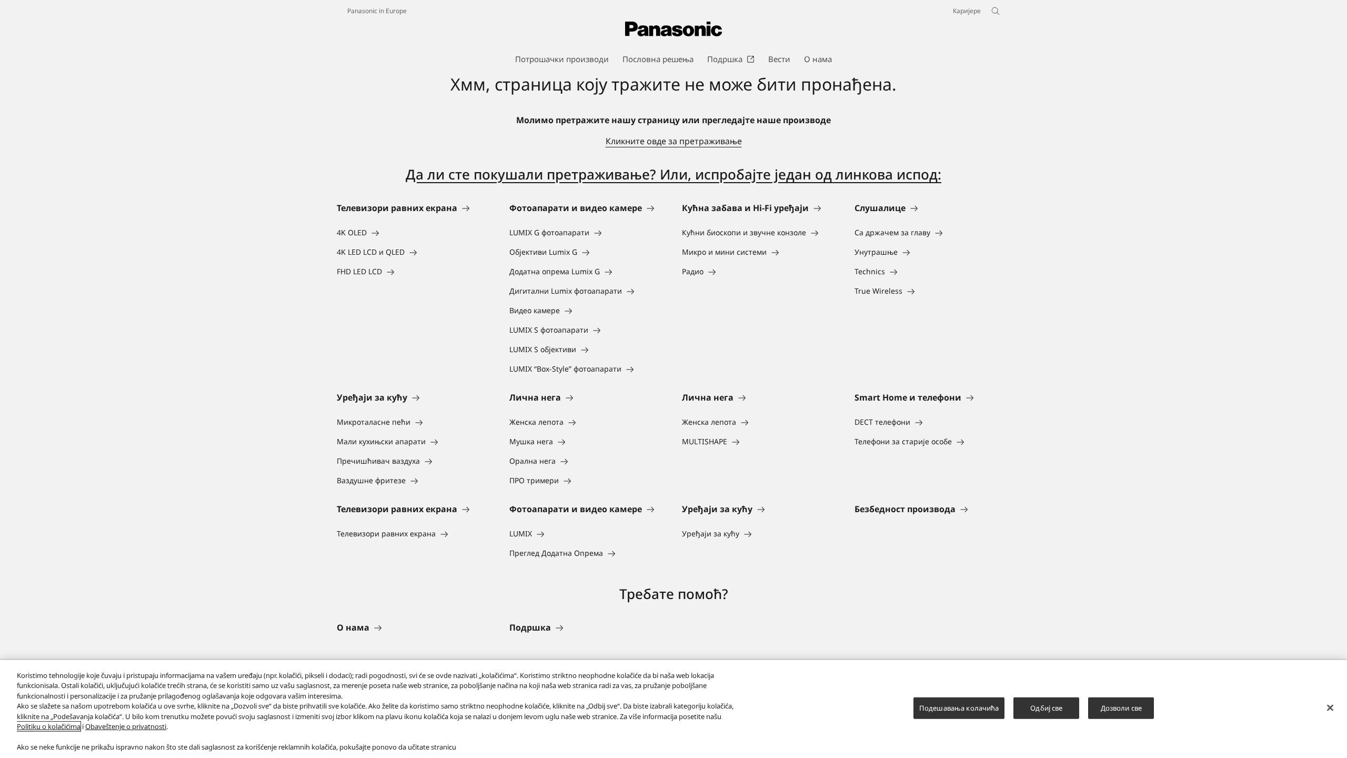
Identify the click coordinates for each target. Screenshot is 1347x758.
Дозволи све (1121, 708)
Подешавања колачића (959, 708)
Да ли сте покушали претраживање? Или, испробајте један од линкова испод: (673, 174)
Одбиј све (1046, 708)
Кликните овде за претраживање (674, 141)
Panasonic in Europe (377, 10)
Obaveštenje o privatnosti (125, 726)
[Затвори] (1330, 707)
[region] (673, 709)
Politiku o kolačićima (49, 726)
